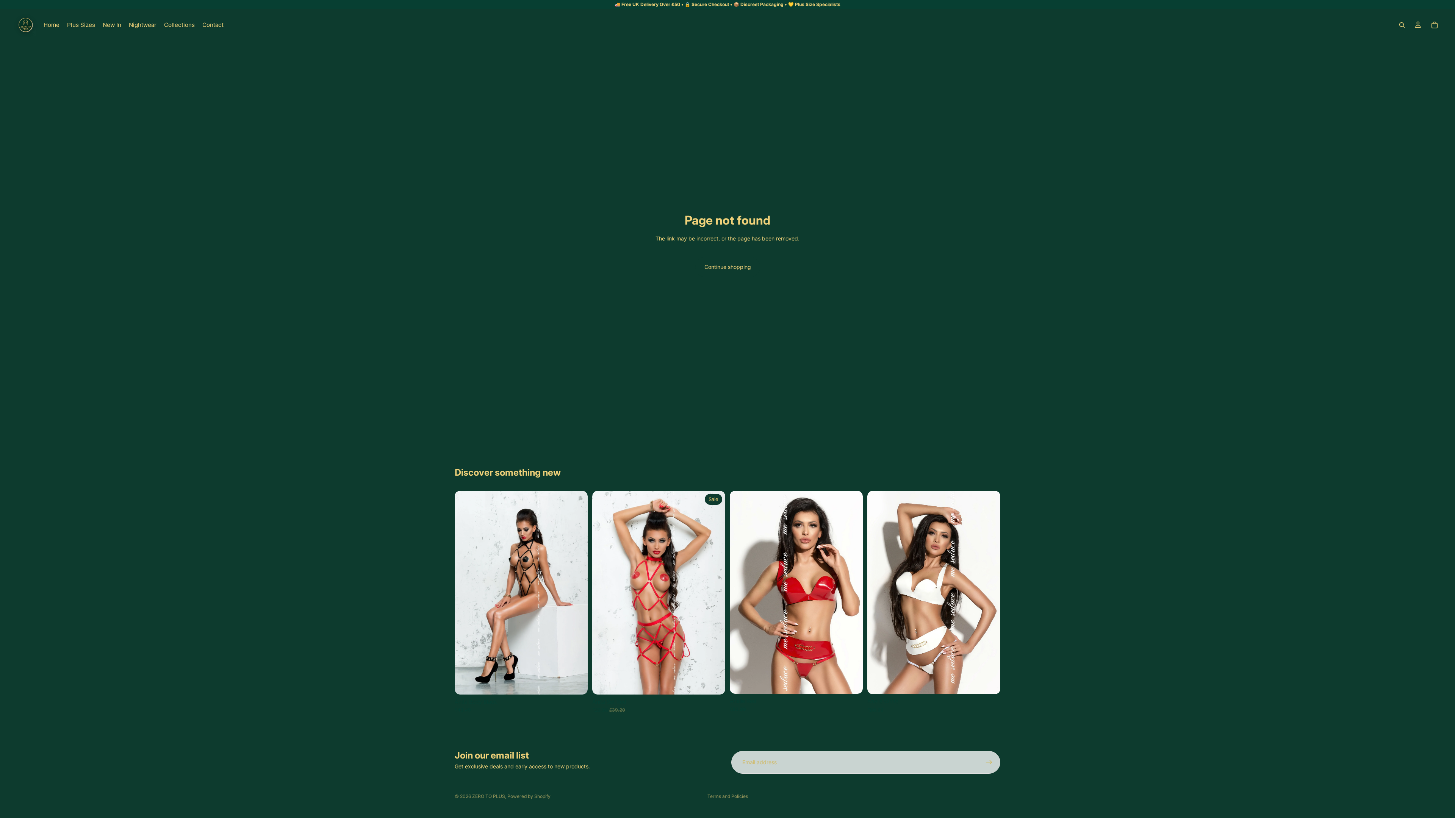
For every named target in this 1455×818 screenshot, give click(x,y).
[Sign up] (989, 762)
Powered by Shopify (529, 796)
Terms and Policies (727, 796)
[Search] (1402, 25)
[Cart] (1434, 25)
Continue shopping (727, 267)
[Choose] (576, 683)
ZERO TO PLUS (488, 796)
